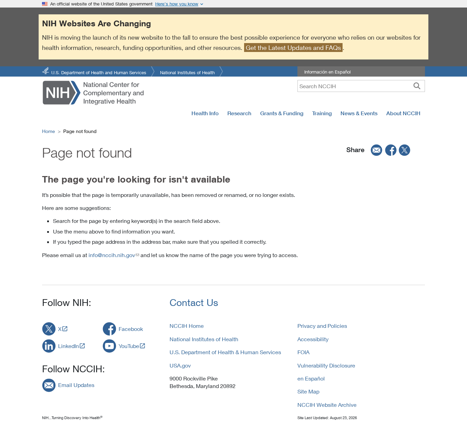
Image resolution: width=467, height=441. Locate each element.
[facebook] (391, 150)
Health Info (204, 113)
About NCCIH (403, 113)
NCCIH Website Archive (327, 404)
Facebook (131, 328)
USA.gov (180, 365)
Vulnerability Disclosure (326, 365)
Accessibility (313, 339)
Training (322, 113)
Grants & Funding (281, 113)
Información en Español (327, 72)
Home (48, 131)
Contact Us (194, 302)
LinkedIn (68, 346)
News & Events (359, 113)
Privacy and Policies (322, 325)
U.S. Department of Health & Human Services (225, 352)
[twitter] (405, 150)
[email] (374, 150)
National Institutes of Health (187, 72)
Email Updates (76, 385)
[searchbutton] (417, 86)
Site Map (308, 391)
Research (239, 113)
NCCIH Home (187, 325)
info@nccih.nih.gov (112, 255)
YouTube (129, 346)
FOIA (303, 352)
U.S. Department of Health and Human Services (98, 72)
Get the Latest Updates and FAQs (293, 47)
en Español (311, 378)
